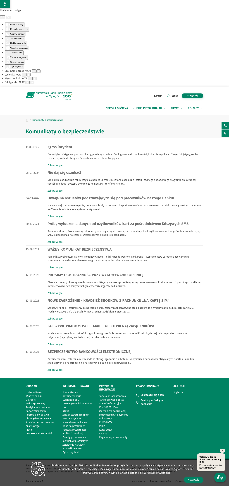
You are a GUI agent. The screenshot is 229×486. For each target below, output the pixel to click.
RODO (65, 411)
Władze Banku (34, 396)
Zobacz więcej (55, 165)
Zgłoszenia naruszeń (73, 444)
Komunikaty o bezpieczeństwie (71, 394)
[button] (164, 108)
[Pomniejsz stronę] (34, 71)
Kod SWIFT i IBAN (108, 407)
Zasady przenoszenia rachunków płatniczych (75, 439)
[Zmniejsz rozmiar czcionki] (24, 74)
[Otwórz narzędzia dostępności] (5, 4)
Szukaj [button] (175, 96)
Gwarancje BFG (70, 399)
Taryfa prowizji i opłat (111, 399)
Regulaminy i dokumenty (113, 437)
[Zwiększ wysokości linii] (34, 78)
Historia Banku (34, 392)
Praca (29, 429)
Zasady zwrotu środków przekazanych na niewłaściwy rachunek (75, 418)
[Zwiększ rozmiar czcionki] (28, 74)
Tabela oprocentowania (112, 396)
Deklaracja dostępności (39, 433)
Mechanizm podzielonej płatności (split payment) (113, 413)
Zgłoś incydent (70, 452)
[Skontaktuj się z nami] (225, 125)
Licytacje (178, 392)
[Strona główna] (27, 120)
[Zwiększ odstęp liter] (32, 82)
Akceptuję (193, 479)
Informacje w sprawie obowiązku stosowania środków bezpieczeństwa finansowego (40, 420)
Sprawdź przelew (71, 448)
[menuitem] (117, 108)
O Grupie (31, 399)
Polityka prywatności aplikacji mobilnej (74, 431)
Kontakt (158, 96)
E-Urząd (103, 433)
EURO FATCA (105, 422)
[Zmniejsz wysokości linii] (30, 78)
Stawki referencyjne (110, 403)
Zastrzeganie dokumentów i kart (77, 405)
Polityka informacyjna (38, 407)
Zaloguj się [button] (192, 95)
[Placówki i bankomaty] (225, 133)
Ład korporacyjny (35, 403)
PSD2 (102, 426)
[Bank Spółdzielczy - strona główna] (49, 95)
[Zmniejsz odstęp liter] (28, 82)
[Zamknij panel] (8, 17)
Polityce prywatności (158, 472)
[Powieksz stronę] (38, 71)
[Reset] (2, 17)
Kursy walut (105, 429)
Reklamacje (105, 418)
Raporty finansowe (36, 411)
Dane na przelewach (73, 426)
